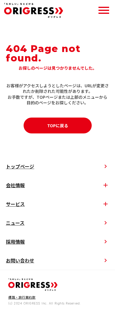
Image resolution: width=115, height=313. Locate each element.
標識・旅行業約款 (21, 297)
